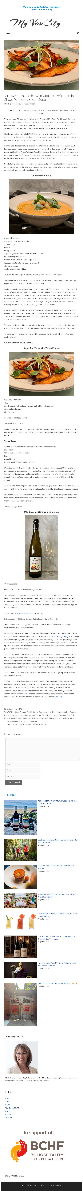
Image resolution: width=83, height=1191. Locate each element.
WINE (7, 1101)
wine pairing (64, 718)
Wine (22, 709)
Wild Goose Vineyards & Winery (41, 718)
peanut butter (63, 712)
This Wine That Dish (66, 715)
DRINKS (8, 1114)
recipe (6, 715)
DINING (7, 1105)
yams (71, 718)
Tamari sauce (47, 715)
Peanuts (73, 712)
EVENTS (8, 1111)
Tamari (39, 715)
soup (33, 715)
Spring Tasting (62, 637)
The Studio (57, 1185)
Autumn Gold (25, 712)
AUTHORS (9, 1118)
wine (56, 718)
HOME (7, 1098)
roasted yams (25, 715)
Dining (9, 709)
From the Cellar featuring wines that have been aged (28, 724)
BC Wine (34, 712)
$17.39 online (25, 613)
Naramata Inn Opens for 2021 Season (22, 721)
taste (56, 715)
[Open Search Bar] (78, 33)
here (25, 694)
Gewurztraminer (45, 712)
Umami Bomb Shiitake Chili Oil (16, 718)
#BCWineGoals (13, 712)
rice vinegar (14, 715)
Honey (54, 712)
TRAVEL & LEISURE (12, 1108)
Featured (16, 709)
